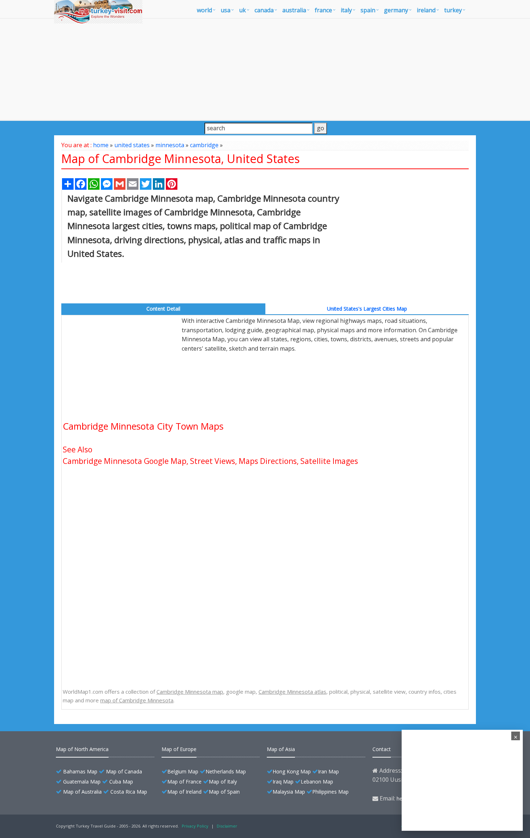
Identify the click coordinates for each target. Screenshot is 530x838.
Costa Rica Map (128, 791)
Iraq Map (283, 781)
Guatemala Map (82, 781)
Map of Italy (223, 781)
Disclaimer (227, 826)
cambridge (204, 145)
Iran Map (328, 771)
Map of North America (82, 749)
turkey (453, 10)
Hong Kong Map (292, 771)
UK (242, 10)
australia (294, 10)
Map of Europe (179, 749)
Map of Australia (82, 791)
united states (132, 145)
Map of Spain (224, 791)
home (101, 145)
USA (225, 10)
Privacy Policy (195, 826)
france (323, 10)
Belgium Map (182, 771)
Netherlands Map (226, 771)
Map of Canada (124, 771)
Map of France (184, 781)
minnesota (169, 145)
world (204, 10)
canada (264, 10)
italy (346, 10)
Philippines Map (330, 791)
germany (396, 10)
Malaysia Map (289, 791)
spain (368, 10)
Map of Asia (281, 749)
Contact (381, 749)
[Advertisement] (265, 69)
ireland (426, 10)
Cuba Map (121, 781)
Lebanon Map (317, 781)
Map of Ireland (184, 791)
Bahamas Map (80, 771)
